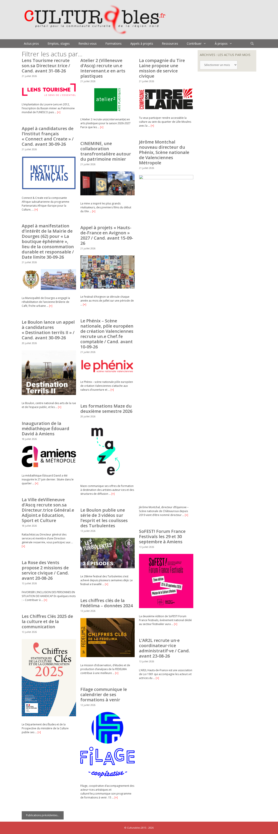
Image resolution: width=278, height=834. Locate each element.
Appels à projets (141, 43)
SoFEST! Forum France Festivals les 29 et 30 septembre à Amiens (162, 536)
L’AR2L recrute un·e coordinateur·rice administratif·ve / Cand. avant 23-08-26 (164, 648)
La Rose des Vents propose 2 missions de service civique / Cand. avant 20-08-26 (45, 570)
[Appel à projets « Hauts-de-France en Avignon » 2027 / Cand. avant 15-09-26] (107, 287)
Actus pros (31, 43)
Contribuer (194, 43)
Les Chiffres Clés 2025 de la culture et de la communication (47, 621)
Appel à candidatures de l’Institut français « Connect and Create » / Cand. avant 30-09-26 (48, 136)
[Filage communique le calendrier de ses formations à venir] (107, 777)
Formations (113, 43)
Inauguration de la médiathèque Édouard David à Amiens (45, 428)
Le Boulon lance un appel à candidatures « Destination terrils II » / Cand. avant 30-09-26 (48, 330)
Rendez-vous (87, 43)
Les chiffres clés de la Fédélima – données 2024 (106, 603)
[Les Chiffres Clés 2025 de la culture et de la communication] (49, 715)
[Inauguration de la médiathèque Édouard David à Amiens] (49, 466)
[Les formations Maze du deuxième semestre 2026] (107, 477)
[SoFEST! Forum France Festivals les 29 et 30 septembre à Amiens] (166, 607)
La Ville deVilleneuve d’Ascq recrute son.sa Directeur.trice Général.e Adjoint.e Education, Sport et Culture (48, 510)
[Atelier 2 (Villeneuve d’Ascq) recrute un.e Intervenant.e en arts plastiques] (107, 110)
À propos (221, 43)
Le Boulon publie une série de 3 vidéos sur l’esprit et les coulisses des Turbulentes (104, 518)
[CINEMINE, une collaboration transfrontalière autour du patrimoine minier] (107, 194)
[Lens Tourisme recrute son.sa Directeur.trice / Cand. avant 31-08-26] (49, 95)
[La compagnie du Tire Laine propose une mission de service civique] (166, 109)
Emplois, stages (59, 43)
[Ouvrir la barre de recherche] (252, 43)
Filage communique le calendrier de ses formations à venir (103, 694)
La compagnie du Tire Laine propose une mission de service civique (162, 68)
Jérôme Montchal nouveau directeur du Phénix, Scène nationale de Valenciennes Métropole (164, 152)
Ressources (170, 43)
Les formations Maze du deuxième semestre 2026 (106, 408)
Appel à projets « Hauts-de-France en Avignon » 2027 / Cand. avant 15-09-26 (106, 235)
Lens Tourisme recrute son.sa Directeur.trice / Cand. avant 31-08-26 (46, 65)
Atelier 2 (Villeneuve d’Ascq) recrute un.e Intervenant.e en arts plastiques (102, 68)
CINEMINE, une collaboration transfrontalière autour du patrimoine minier (105, 151)
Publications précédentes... (42, 815)
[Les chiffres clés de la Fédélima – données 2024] (107, 656)
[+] (58, 112)
